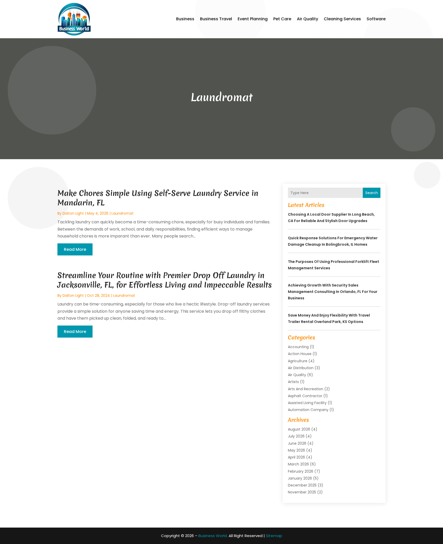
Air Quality (307, 19)
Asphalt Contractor (305, 395)
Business (185, 19)
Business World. (213, 535)
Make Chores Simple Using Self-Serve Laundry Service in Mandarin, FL (157, 198)
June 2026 (297, 443)
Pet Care (282, 19)
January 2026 (300, 478)
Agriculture (297, 361)
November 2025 (302, 492)
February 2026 (300, 471)
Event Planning (253, 19)
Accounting (298, 346)
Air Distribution (301, 367)
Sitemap (274, 535)
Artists (293, 381)
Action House (299, 353)
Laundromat (123, 213)
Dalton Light (73, 213)
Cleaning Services (342, 19)
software (376, 19)
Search (371, 192)
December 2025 (302, 485)
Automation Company (308, 409)
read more (75, 249)
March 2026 (298, 464)
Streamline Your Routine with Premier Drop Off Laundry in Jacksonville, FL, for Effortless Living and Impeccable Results (164, 280)
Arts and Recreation (305, 389)
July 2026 (296, 436)
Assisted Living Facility (307, 402)
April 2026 (296, 457)
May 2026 (296, 450)
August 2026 (299, 429)
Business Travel (216, 19)
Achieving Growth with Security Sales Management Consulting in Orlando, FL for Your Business (332, 292)
